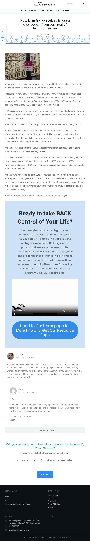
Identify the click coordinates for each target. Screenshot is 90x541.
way (22, 189)
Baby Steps (52, 498)
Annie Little (20, 355)
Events (50, 507)
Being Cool (52, 501)
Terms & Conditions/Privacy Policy (17, 504)
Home (7, 497)
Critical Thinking (54, 504)
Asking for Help (53, 495)
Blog (6, 500)
